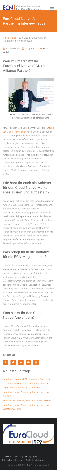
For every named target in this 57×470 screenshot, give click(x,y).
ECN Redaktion (12, 48)
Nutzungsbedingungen (26, 456)
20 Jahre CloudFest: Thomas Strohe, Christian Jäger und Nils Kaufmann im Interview (25, 385)
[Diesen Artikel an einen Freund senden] (36, 362)
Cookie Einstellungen (35, 460)
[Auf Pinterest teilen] (28, 362)
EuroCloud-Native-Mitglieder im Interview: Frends (27, 400)
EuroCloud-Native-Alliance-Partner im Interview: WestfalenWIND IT (26, 407)
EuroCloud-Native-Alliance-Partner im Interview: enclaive (26, 394)
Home (6, 37)
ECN (28, 465)
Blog (14, 37)
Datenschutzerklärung (12, 460)
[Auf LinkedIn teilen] (21, 362)
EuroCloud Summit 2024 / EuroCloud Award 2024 (27, 379)
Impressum (7, 456)
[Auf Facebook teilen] (5, 362)
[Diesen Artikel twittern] (13, 362)
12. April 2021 (31, 48)
